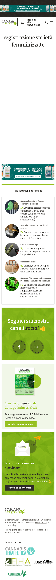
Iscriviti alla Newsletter (33, 22)
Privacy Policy (41, 522)
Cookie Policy (10, 525)
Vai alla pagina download (20, 424)
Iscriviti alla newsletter (19, 487)
